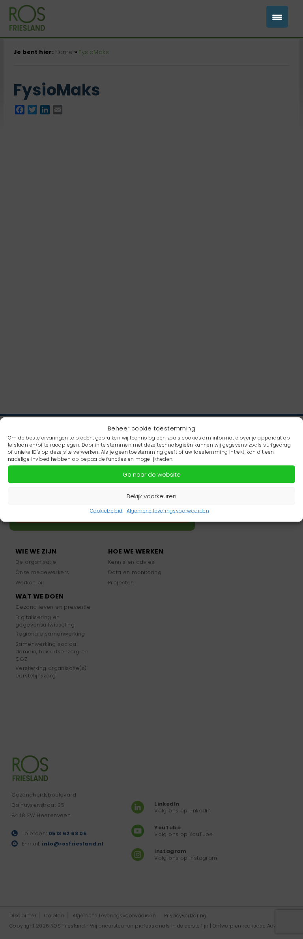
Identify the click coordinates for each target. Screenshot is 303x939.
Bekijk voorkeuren (151, 496)
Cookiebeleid (106, 510)
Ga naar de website (152, 474)
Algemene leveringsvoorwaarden (168, 510)
